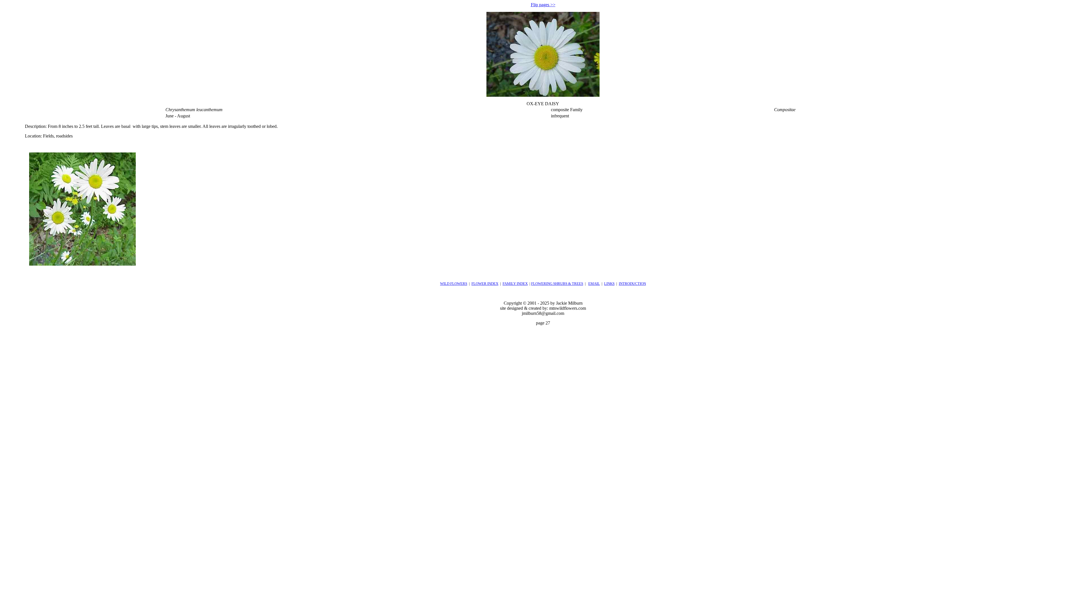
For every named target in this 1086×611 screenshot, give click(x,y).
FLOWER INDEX (484, 283)
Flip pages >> (543, 4)
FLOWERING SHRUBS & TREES (557, 283)
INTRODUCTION (632, 283)
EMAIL (594, 283)
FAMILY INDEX (515, 283)
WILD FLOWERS (453, 283)
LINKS (609, 283)
